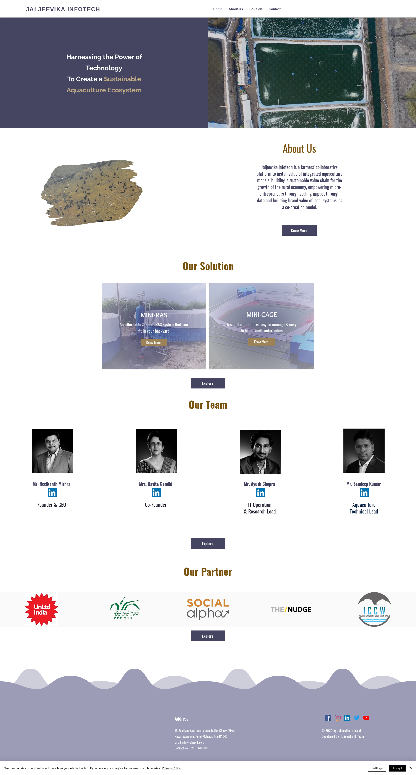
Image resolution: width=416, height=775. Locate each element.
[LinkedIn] (52, 492)
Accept (397, 768)
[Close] (410, 768)
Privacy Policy (171, 768)
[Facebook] (328, 718)
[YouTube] (366, 718)
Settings (377, 768)
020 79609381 (199, 748)
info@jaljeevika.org (193, 742)
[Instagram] (338, 718)
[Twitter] (357, 718)
